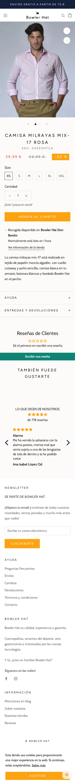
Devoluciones (14, 590)
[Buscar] (63, 15)
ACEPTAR (37, 776)
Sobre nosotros (15, 708)
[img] (37, 414)
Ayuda (11, 297)
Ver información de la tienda (26, 247)
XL (50, 176)
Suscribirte (22, 543)
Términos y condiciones (21, 597)
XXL (61, 176)
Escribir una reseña (37, 356)
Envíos (9, 576)
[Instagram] (15, 678)
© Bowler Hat (37, 741)
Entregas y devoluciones (31, 310)
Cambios (11, 583)
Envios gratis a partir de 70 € (37, 4)
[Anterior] (28, 124)
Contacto (11, 605)
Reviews (10, 723)
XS (9, 176)
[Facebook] (6, 678)
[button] (7, 442)
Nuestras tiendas (16, 716)
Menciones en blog (18, 701)
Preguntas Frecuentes (20, 568)
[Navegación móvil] (5, 15)
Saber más (39, 765)
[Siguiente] (46, 124)
